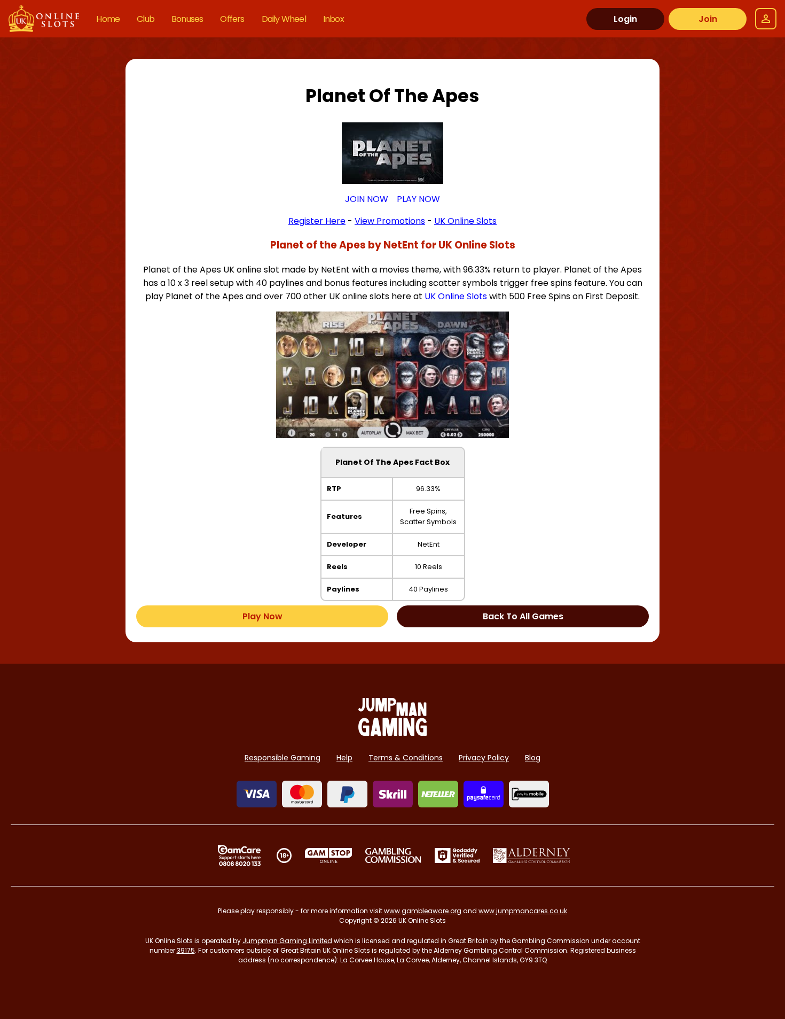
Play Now (262, 616)
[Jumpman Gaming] (392, 733)
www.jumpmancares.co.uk (522, 910)
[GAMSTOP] (328, 855)
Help (344, 757)
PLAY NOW (418, 199)
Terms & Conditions (405, 757)
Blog (532, 757)
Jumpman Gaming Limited (287, 940)
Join (707, 19)
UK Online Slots (456, 296)
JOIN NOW (366, 199)
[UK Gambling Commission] (393, 855)
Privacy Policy (484, 757)
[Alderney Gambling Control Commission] (531, 855)
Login (625, 19)
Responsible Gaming (282, 757)
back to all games (523, 616)
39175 (186, 950)
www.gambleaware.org (422, 910)
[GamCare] (239, 855)
